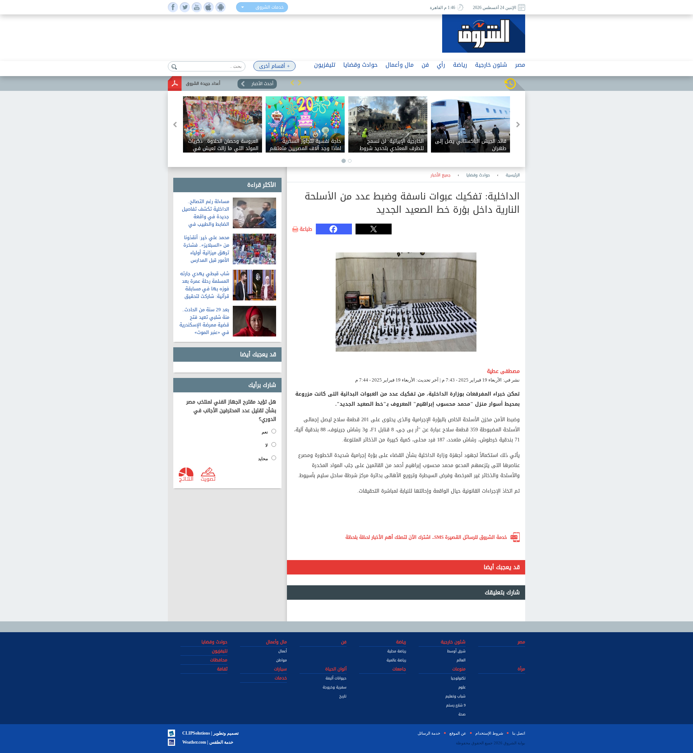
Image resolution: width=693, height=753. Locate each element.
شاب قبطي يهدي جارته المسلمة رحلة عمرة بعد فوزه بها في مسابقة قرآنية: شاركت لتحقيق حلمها (204, 288)
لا (266, 445)
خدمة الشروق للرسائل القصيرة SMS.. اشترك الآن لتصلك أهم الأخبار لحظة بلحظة (426, 537)
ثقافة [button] (222, 669)
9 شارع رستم (456, 705)
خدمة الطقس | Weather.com (207, 742)
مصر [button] (520, 64)
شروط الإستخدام (489, 733)
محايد (263, 458)
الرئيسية (513, 175)
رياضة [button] (460, 64)
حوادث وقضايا (478, 175)
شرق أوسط (456, 651)
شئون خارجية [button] (491, 64)
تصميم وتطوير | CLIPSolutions (210, 733)
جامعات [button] (399, 669)
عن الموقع (457, 733)
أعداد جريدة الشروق (203, 83)
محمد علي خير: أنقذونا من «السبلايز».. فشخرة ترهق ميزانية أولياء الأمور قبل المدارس (206, 249)
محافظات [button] (218, 660)
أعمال (282, 651)
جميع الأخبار (440, 175)
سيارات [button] (280, 669)
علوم (462, 687)
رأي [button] (441, 64)
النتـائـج (186, 478)
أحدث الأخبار (262, 84)
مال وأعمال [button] (399, 64)
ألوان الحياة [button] (335, 669)
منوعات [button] (459, 669)
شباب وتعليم (455, 696)
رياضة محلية (396, 651)
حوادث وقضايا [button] (360, 64)
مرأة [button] (521, 669)
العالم (461, 660)
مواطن (281, 660)
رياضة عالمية (396, 660)
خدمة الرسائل (429, 733)
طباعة (306, 229)
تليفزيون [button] (324, 64)
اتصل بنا (518, 733)
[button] (292, 82)
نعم (265, 432)
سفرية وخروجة (334, 687)
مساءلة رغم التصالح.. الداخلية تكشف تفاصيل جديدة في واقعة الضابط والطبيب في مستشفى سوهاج (205, 216)
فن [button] (425, 64)
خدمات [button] (281, 678)
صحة (462, 714)
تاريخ (342, 696)
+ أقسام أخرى (274, 66)
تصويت (208, 478)
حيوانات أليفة (336, 678)
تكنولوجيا (458, 678)
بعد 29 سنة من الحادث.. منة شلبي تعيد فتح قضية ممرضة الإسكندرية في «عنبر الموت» (204, 321)
